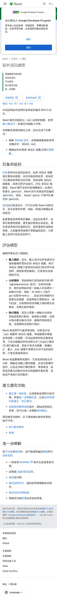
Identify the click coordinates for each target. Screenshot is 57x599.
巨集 (5, 172)
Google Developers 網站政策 (22, 515)
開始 (28, 47)
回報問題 (11, 97)
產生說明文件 (16, 483)
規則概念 (42, 410)
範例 (11, 432)
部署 (24, 498)
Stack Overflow (10, 571)
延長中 (15, 59)
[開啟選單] (5, 4)
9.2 (11, 103)
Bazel (5, 59)
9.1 (16, 103)
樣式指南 (25, 471)
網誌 (5, 538)
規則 (5, 205)
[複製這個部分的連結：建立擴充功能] (28, 386)
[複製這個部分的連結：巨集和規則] (24, 165)
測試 (11, 477)
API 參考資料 (16, 426)
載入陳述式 (9, 123)
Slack (5, 566)
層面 (45, 451)
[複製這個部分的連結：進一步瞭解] (24, 444)
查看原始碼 (33, 97)
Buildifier (24, 462)
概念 (24, 59)
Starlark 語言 (22, 140)
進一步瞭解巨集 (28, 397)
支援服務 (7, 556)
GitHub (6, 543)
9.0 (21, 103)
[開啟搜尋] (44, 4)
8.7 (26, 103)
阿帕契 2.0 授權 (38, 512)
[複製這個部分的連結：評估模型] (21, 245)
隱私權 (13, 584)
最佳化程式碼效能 (19, 492)
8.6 (31, 103)
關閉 (28, 39)
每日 (5, 103)
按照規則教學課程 (19, 406)
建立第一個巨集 (18, 393)
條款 (5, 584)
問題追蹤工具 (9, 561)
